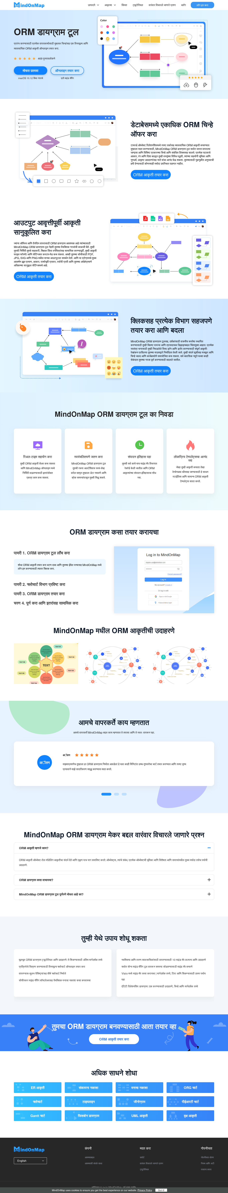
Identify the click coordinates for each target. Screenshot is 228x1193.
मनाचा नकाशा (139, 1087)
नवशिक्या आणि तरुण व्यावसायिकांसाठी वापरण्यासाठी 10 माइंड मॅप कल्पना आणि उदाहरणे (164, 960)
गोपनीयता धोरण (207, 1157)
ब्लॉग (183, 5)
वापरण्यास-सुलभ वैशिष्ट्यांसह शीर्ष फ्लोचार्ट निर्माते (42, 973)
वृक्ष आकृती (190, 1115)
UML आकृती (139, 1115)
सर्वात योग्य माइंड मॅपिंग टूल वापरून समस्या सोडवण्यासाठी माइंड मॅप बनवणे (157, 966)
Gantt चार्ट (37, 1115)
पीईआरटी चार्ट (190, 1101)
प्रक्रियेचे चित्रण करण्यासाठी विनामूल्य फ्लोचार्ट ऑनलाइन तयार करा (52, 966)
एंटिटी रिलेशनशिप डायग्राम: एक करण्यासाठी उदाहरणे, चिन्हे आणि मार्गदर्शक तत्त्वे (160, 986)
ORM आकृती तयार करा (150, 174)
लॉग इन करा (202, 5)
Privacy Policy (145, 1190)
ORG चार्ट (190, 1087)
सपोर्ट (142, 1157)
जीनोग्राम (139, 1101)
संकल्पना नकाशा (88, 1087)
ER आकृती (38, 1087)
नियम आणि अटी (207, 1163)
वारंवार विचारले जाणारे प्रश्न (162, 5)
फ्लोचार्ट (37, 1101)
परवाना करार (206, 1169)
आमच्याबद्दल (89, 1157)
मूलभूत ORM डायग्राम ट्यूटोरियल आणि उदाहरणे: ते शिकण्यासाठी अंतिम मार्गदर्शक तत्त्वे (60, 960)
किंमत (124, 5)
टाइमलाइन (88, 1101)
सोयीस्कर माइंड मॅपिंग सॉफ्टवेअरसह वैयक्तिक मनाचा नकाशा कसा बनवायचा (55, 980)
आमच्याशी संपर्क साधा (93, 1163)
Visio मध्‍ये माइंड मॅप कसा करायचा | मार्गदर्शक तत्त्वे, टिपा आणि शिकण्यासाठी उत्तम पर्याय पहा (164, 976)
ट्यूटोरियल (138, 5)
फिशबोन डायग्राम (88, 1115)
